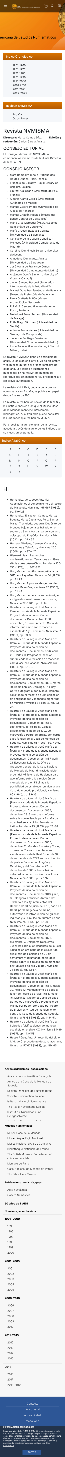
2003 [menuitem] (10, 1279)
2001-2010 (19, 85)
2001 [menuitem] (10, 1268)
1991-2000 (19, 81)
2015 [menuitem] (10, 1358)
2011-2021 (19, 89)
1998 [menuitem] (10, 1242)
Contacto (32, 1403)
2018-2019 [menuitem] (14, 1384)
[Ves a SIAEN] (26, 6)
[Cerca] (52, 5)
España (17, 114)
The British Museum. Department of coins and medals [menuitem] (29, 1156)
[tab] (32, 56)
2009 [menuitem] (10, 1321)
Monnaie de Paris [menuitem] (18, 1163)
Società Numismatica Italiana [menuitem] (25, 1096)
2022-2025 (20, 93)
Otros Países (20, 118)
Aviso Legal (32, 1409)
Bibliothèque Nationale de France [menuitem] (28, 1149)
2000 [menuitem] (10, 1252)
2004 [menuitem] (10, 1284)
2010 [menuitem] (10, 1326)
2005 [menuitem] (10, 1289)
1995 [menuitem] (10, 1226)
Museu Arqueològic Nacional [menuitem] (25, 1138)
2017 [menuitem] (10, 1379)
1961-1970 (19, 69)
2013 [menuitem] (10, 1347)
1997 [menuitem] (10, 1236)
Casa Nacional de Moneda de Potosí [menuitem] (30, 1168)
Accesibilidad (32, 1415)
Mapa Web (32, 1421)
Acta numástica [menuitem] (17, 1189)
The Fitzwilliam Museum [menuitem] (22, 1174)
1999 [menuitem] (10, 1247)
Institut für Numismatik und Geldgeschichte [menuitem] (24, 1114)
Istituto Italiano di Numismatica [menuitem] (26, 1101)
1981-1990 (19, 77)
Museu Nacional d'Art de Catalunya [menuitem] (29, 1143)
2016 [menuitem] (10, 1374)
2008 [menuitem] (10, 1316)
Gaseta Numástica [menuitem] (18, 1195)
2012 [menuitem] (10, 1342)
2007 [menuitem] (10, 1310)
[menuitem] (32, 1069)
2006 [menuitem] (10, 1305)
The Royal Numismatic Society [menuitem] (26, 1106)
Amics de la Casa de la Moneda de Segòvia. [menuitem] (29, 1083)
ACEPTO (32, 1452)
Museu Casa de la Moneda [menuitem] (23, 1133)
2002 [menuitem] (10, 1273)
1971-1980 (19, 73)
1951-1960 (19, 65)
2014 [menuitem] (10, 1353)
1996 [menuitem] (10, 1231)
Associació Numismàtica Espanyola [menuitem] (29, 1076)
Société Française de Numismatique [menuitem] (29, 1090)
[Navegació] (5, 6)
